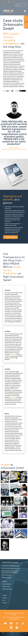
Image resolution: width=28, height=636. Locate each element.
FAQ (3, 600)
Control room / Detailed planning (10, 565)
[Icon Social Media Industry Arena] (17, 628)
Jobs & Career (6, 586)
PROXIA (4, 581)
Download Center (7, 589)
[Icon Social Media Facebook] (11, 623)
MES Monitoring (6, 575)
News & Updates (6, 584)
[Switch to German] (24, 1)
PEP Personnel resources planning (11, 568)
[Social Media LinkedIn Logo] (11, 628)
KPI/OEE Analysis (6, 577)
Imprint (5, 617)
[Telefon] (4, 2)
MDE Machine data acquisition (10, 572)
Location (4, 597)
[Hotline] (14, 2)
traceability (13, 354)
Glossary (4, 602)
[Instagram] (17, 623)
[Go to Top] (25, 633)
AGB (16, 617)
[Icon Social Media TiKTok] (23, 623)
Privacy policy (11, 617)
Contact (4, 595)
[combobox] (20, 5)
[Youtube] (5, 623)
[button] (25, 9)
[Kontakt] (9, 2)
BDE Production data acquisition (10, 570)
